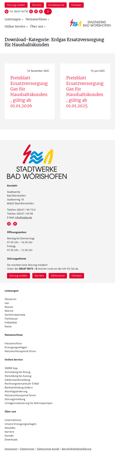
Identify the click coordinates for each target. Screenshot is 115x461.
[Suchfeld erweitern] (48, 11)
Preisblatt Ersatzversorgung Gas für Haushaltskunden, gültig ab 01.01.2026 (29, 91)
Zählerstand (58, 275)
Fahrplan (76, 5)
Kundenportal (56, 5)
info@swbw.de (23, 217)
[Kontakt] (31, 11)
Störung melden (16, 5)
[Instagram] (36, 11)
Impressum (11, 448)
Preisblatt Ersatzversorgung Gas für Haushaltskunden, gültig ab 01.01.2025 (84, 91)
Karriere (36, 5)
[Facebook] (41, 11)
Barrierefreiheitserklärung (76, 448)
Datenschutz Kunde (48, 448)
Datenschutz (27, 448)
